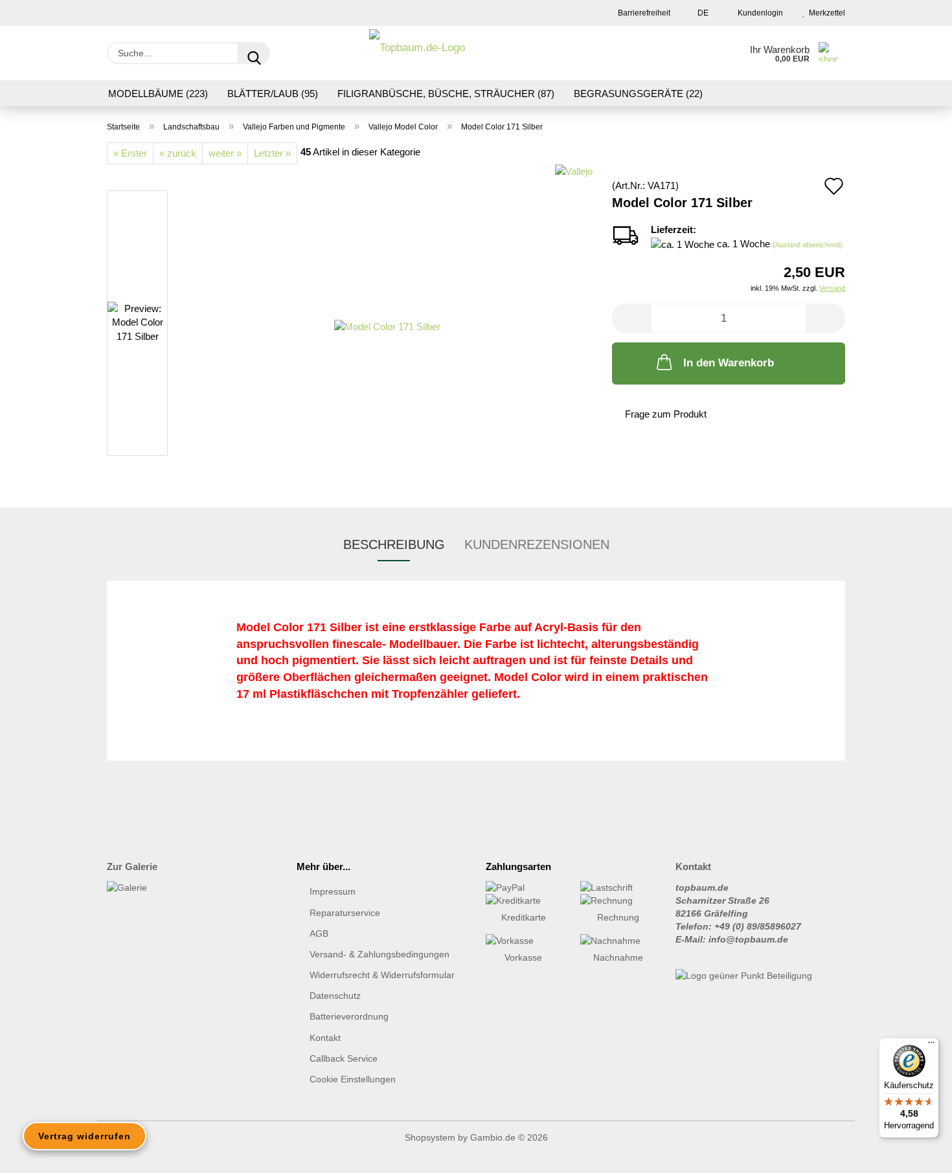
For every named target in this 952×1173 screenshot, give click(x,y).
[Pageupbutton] (916, 1153)
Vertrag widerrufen (84, 1136)
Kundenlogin (758, 12)
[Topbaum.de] (417, 53)
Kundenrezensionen (536, 544)
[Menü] (931, 1045)
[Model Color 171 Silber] (387, 325)
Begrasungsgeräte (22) (638, 93)
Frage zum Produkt (666, 413)
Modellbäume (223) (158, 93)
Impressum (333, 891)
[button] (631, 318)
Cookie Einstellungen (353, 1079)
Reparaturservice (345, 913)
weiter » (225, 153)
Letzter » (272, 153)
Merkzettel (825, 12)
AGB (319, 933)
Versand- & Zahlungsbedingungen (379, 954)
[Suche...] (254, 53)
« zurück (177, 153)
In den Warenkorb (728, 363)
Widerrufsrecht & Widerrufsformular (382, 975)
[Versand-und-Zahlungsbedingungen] (523, 887)
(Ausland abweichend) (808, 245)
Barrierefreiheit (643, 12)
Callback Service (344, 1058)
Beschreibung (394, 544)
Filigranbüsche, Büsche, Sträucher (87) (445, 93)
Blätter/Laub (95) (272, 93)
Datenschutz (335, 995)
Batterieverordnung (349, 1016)
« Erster (130, 153)
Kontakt (325, 1038)
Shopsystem (430, 1137)
